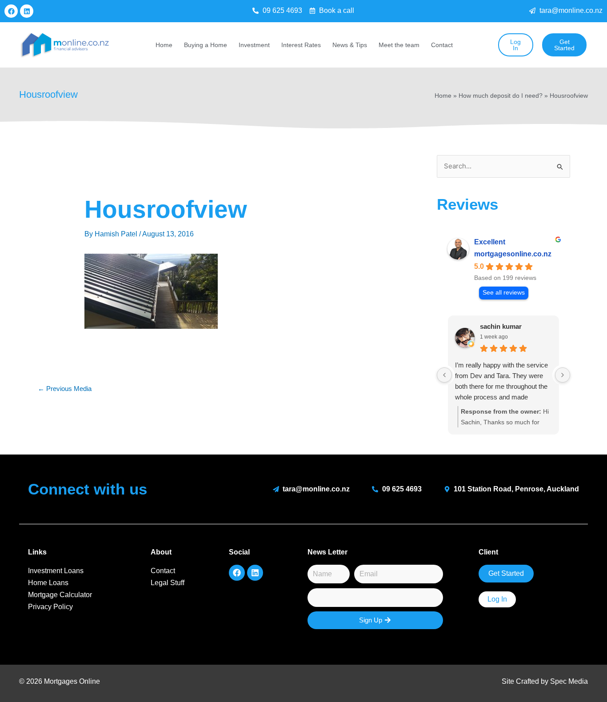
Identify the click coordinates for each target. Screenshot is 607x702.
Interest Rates (301, 44)
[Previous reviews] (444, 375)
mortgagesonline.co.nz (512, 254)
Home (164, 44)
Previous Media (65, 388)
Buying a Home (205, 44)
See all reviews (504, 292)
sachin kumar (501, 326)
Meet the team (399, 44)
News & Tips (349, 44)
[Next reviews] (562, 375)
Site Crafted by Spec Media (545, 681)
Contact (442, 44)
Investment (254, 44)
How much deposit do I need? (501, 95)
